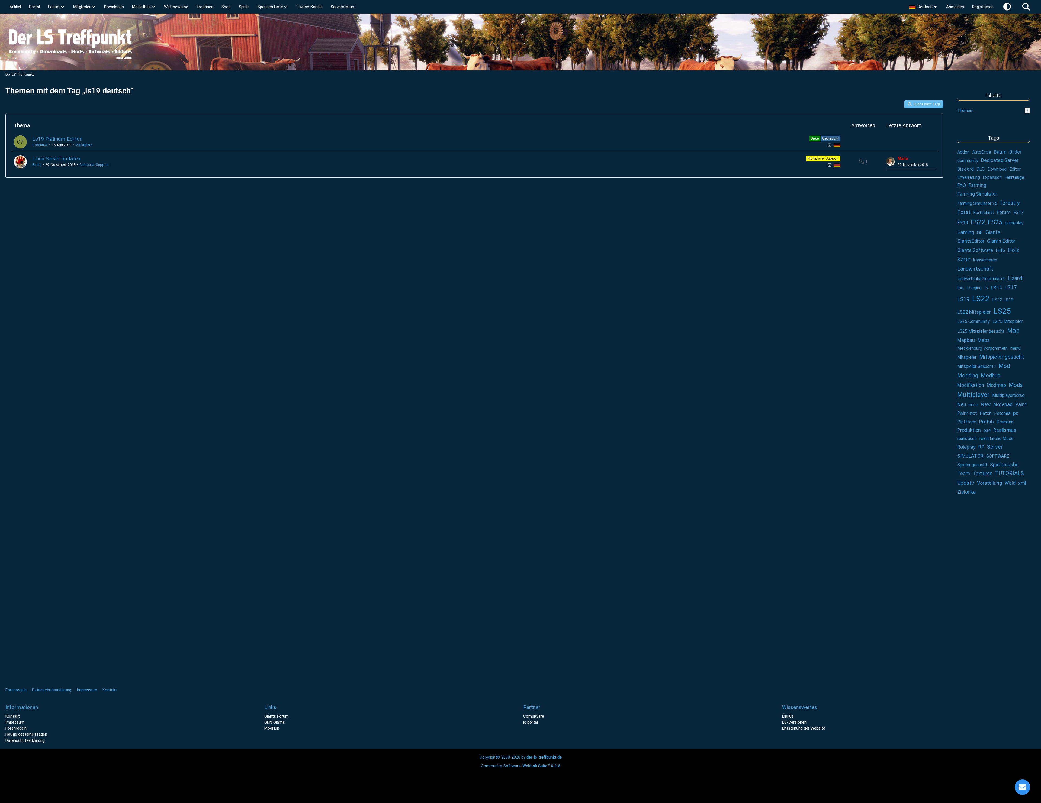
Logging (974, 287)
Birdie (36, 165)
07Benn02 (40, 145)
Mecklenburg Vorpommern (982, 348)
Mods (1016, 385)
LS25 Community (973, 321)
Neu (961, 404)
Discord (965, 169)
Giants (992, 232)
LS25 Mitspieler (1007, 321)
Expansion (992, 177)
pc (1015, 413)
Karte (964, 259)
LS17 (1010, 287)
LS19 (963, 299)
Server (995, 446)
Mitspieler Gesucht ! (976, 366)
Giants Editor (1001, 241)
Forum (1004, 212)
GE (980, 232)
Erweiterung (968, 177)
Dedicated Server (999, 160)
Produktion (969, 430)
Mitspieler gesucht (1001, 357)
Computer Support (94, 165)
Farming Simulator (977, 194)
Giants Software (975, 250)
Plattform (966, 422)
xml (1022, 483)
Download (997, 169)
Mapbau (966, 340)
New (986, 404)
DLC (980, 169)
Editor (1015, 169)
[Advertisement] (993, 590)
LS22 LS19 (1002, 299)
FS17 (1018, 212)
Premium (1005, 422)
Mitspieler (966, 357)
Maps (984, 340)
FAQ (961, 185)
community (967, 160)
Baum (1000, 152)
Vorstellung (989, 483)
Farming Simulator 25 (977, 203)
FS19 (962, 222)
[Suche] (1026, 7)
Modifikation (970, 385)
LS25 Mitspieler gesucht (980, 331)
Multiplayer (973, 395)
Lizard (1015, 278)
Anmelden (955, 6)
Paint (1021, 404)
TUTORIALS (1009, 473)
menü (1015, 348)
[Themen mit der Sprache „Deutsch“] (837, 145)
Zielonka (966, 492)
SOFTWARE (997, 456)
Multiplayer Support (823, 158)
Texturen (982, 473)
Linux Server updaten (56, 159)
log (960, 287)
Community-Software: (520, 765)
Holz (1013, 250)
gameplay (1014, 222)
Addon (963, 152)
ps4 (987, 430)
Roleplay (966, 447)
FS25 (995, 222)
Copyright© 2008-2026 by (521, 757)
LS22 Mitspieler (974, 312)
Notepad (1003, 404)
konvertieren (985, 260)
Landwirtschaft (975, 268)
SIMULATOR (970, 456)
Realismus (1004, 430)
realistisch (967, 438)
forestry (1010, 203)
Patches (1002, 413)
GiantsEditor (970, 241)
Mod (1004, 366)
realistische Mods (996, 438)
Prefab (986, 422)
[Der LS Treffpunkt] (520, 42)
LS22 (980, 298)
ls (986, 287)
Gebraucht (830, 138)
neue (973, 404)
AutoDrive (981, 152)
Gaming (965, 232)
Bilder (1015, 152)
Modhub (990, 375)
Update (965, 483)
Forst (964, 212)
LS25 (1002, 311)
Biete (815, 138)
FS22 (978, 222)
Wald (1010, 483)
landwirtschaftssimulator (981, 278)
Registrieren (983, 6)
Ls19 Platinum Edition (57, 139)
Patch (985, 413)
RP (981, 447)
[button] (923, 7)
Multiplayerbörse (1008, 395)
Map (1013, 330)
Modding (967, 375)
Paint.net (967, 413)
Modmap (996, 385)
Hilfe (1000, 250)
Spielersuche (1004, 464)
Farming (977, 185)
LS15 (996, 287)
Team (963, 473)
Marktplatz (83, 145)
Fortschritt (983, 212)
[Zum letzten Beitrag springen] (890, 161)
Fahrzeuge (1014, 177)
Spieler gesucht (972, 464)
